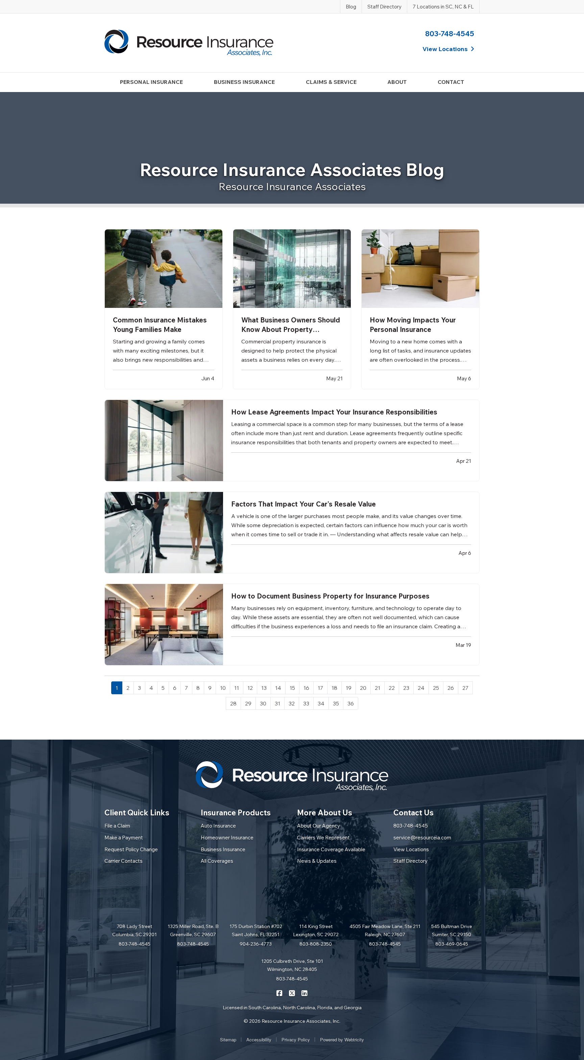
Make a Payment (123, 837)
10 (223, 687)
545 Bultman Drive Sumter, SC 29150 (451, 930)
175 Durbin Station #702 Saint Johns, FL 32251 (255, 930)
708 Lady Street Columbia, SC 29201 (134, 930)
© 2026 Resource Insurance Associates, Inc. (292, 1021)
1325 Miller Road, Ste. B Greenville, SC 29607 (193, 930)
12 (250, 687)
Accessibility (258, 1039)
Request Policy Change (131, 849)
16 (306, 687)
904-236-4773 (256, 944)
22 (392, 687)
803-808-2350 (315, 944)
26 (450, 687)
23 (406, 687)
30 (263, 703)
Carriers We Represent (323, 837)
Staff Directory (384, 6)
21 (377, 687)
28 (233, 703)
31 (277, 703)
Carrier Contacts (123, 861)
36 (350, 703)
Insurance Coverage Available (331, 849)
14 (278, 687)
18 (334, 687)
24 (421, 687)
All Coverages (217, 861)
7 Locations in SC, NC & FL (443, 6)
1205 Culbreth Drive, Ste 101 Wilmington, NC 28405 (292, 965)
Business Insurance (223, 849)
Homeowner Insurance (227, 837)
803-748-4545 (449, 33)
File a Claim (117, 825)
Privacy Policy (296, 1039)
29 (248, 703)
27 (465, 687)
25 (436, 687)
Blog (351, 6)
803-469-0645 (451, 944)
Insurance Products (236, 812)
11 (236, 687)
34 (321, 703)
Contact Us (413, 812)
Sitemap (228, 1039)
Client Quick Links (136, 812)
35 (336, 703)
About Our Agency (318, 825)
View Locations (411, 849)
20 (363, 687)
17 (320, 687)
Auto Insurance (218, 825)
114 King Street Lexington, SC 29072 (316, 930)
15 (292, 687)
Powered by (342, 1039)
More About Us (324, 812)
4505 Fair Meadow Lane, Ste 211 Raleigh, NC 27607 (384, 930)
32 (292, 703)
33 (306, 703)
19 (348, 687)
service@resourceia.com (422, 837)
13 (264, 687)
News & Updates (317, 861)
